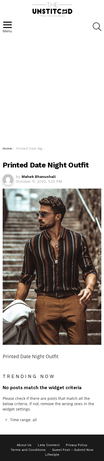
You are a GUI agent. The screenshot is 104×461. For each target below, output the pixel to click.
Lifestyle (52, 454)
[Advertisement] (52, 92)
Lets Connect (48, 445)
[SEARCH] (97, 26)
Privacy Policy (76, 445)
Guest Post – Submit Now (72, 450)
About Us (24, 445)
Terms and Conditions (28, 450)
